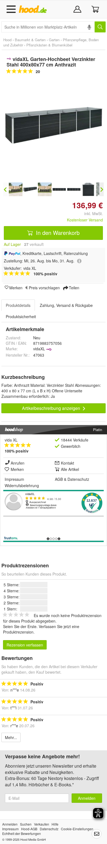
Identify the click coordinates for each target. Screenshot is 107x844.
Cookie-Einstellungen (77, 828)
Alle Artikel (70, 469)
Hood (7, 39)
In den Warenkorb (57, 233)
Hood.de (34, 9)
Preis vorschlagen (44, 287)
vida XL (11, 440)
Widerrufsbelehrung (22, 485)
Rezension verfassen (25, 645)
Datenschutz (78, 479)
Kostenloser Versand (85, 220)
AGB (59, 479)
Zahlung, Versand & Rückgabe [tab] (66, 305)
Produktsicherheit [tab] (21, 316)
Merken (15, 287)
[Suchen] (100, 26)
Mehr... (11, 737)
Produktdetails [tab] (18, 305)
